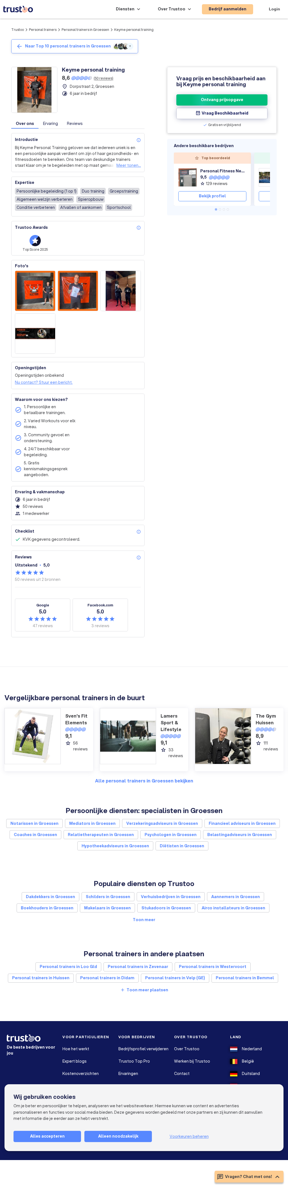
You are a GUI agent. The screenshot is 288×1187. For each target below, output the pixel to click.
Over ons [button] (25, 123)
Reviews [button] (75, 123)
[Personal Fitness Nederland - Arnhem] (187, 177)
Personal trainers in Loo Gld (68, 966)
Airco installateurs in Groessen (233, 908)
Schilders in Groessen (108, 897)
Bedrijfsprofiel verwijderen (143, 1049)
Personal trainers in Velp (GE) (175, 978)
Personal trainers (43, 29)
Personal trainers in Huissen (40, 978)
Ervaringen (128, 1073)
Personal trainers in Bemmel (245, 978)
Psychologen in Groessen (171, 834)
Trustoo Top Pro (134, 1061)
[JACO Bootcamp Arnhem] (268, 177)
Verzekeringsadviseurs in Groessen (162, 823)
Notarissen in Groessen (34, 823)
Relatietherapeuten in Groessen (101, 834)
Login (274, 9)
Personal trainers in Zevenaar (138, 966)
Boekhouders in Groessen (47, 908)
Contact (182, 1073)
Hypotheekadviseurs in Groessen (115, 846)
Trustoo (17, 29)
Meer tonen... (128, 165)
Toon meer (144, 920)
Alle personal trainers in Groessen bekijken (144, 780)
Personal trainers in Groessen (85, 29)
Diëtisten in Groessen (182, 846)
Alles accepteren (47, 1136)
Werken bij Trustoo (192, 1061)
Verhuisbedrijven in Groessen (171, 897)
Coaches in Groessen (35, 834)
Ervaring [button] (50, 123)
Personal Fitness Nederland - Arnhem (223, 171)
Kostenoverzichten (80, 1073)
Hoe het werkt (75, 1049)
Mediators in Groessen (92, 823)
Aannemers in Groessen (235, 897)
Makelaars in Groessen (107, 908)
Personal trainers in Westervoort (212, 966)
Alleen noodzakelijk (118, 1136)
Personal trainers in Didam (107, 978)
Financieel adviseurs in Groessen (242, 823)
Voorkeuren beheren (189, 1136)
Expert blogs (74, 1061)
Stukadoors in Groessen (166, 908)
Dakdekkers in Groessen (50, 897)
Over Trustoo (186, 1049)
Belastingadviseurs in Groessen (239, 834)
